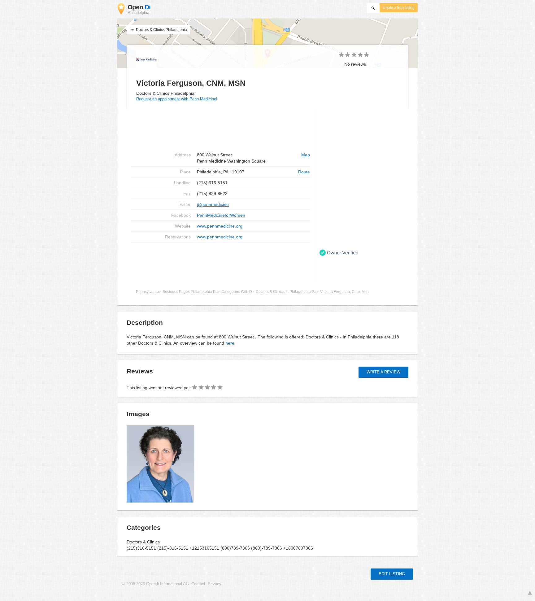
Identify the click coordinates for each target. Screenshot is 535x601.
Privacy (214, 584)
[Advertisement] (220, 262)
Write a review (383, 372)
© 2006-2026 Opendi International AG (155, 584)
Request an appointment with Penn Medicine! (176, 99)
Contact (198, 584)
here (229, 343)
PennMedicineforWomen (221, 215)
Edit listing (392, 574)
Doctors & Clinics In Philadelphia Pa (286, 292)
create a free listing (399, 8)
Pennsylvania (147, 292)
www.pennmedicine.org (219, 226)
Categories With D (236, 292)
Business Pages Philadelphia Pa (190, 292)
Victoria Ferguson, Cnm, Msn (344, 292)
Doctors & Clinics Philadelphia (161, 30)
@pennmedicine (213, 204)
